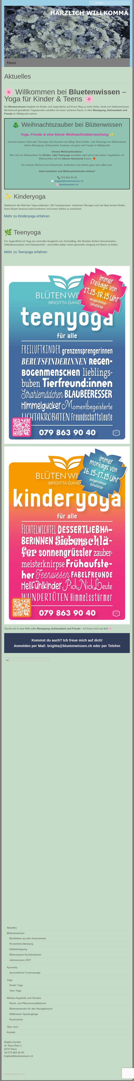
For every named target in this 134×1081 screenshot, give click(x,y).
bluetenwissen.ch (68, 184)
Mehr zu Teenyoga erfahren (25, 252)
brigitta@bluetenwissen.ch (68, 181)
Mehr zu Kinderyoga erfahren (27, 216)
